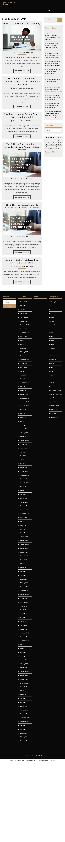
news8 (52, 382)
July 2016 (22, 644)
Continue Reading (23, 71)
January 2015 (24, 714)
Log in (37, 302)
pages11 (52, 402)
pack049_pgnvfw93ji (56, 398)
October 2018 (24, 552)
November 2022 (24, 402)
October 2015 (24, 679)
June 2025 (23, 340)
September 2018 (24, 556)
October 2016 (24, 637)
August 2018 (23, 560)
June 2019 (23, 525)
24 (61, 146)
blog (51, 332)
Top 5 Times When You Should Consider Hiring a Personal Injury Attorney (22, 147)
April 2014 (22, 729)
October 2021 (24, 444)
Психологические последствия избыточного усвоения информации (53, 55)
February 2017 (24, 625)
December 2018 (24, 544)
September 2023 (24, 382)
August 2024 (23, 367)
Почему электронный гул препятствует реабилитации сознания (52, 81)
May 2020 (22, 494)
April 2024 (22, 379)
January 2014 (24, 741)
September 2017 (24, 602)
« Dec (46, 154)
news (51, 371)
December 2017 (24, 590)
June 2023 (23, 390)
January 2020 (24, 506)
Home (52, 367)
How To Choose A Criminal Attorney (22, 23)
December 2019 (24, 510)
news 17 (52, 375)
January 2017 (24, 629)
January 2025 (24, 355)
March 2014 (23, 733)
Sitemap (52, 760)
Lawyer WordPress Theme (27, 756)
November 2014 (24, 721)
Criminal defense (55, 355)
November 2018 (24, 548)
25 (46, 148)
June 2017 (23, 610)
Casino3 (52, 348)
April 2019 (22, 533)
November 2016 (24, 633)
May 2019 (22, 529)
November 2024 (24, 359)
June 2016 (23, 648)
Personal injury (54, 405)
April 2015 (22, 702)
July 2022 (22, 413)
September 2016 (24, 640)
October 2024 (24, 363)
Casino (52, 340)
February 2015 (24, 710)
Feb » (50, 154)
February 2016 (24, 664)
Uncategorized (54, 417)
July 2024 (22, 371)
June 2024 (23, 375)
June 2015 (23, 694)
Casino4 (52, 352)
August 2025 (23, 336)
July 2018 (22, 563)
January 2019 (24, 540)
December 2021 (24, 440)
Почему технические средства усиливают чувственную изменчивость (53, 89)
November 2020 (24, 475)
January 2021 (24, 467)
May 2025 (22, 344)
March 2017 (23, 621)
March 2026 (23, 313)
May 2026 (22, 309)
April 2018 (22, 575)
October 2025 (24, 329)
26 (48, 148)
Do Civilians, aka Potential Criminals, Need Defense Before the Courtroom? (22, 81)
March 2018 (23, 579)
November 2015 (24, 675)
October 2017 (24, 598)
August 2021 (23, 448)
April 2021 (22, 463)
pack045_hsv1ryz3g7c (55, 390)
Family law (53, 359)
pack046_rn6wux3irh (56, 394)
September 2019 (24, 513)
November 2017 (24, 594)
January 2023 (24, 394)
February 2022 (24, 432)
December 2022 (24, 398)
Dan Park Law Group (9, 3)
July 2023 (22, 386)
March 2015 (23, 706)
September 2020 (24, 483)
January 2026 (24, 321)
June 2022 (23, 417)
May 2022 (22, 421)
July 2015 (22, 690)
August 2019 (23, 517)
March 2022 (23, 429)
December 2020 (24, 471)
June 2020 (23, 490)
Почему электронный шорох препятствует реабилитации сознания (52, 63)
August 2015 (23, 687)
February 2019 (24, 536)
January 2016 (24, 667)
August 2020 (23, 486)
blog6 (51, 336)
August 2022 (23, 409)
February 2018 (24, 583)
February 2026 (24, 317)
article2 (52, 329)
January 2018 (24, 587)
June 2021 (23, 456)
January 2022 (24, 436)
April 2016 (22, 656)
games (52, 363)
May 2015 (22, 698)
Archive (52, 317)
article (52, 321)
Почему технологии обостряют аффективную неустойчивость (53, 97)
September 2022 (24, 406)
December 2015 (24, 671)
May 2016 (22, 652)
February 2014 (24, 737)
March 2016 (23, 660)
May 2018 (22, 571)
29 (56, 148)
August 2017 (23, 606)
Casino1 (52, 344)
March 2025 (23, 348)
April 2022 (22, 425)
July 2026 (22, 305)
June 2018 (23, 567)
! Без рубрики (54, 302)
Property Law (54, 409)
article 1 (52, 325)
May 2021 (22, 459)
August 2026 (23, 302)
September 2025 (24, 332)
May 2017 (22, 613)
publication (53, 413)
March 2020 (23, 498)
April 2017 (22, 617)
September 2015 (24, 683)
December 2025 (24, 325)
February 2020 (24, 502)
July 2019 (22, 521)
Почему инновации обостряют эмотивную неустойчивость (52, 105)
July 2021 (22, 452)
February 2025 (24, 352)
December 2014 (24, 717)
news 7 (52, 379)
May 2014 (22, 725)
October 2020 (24, 479)
